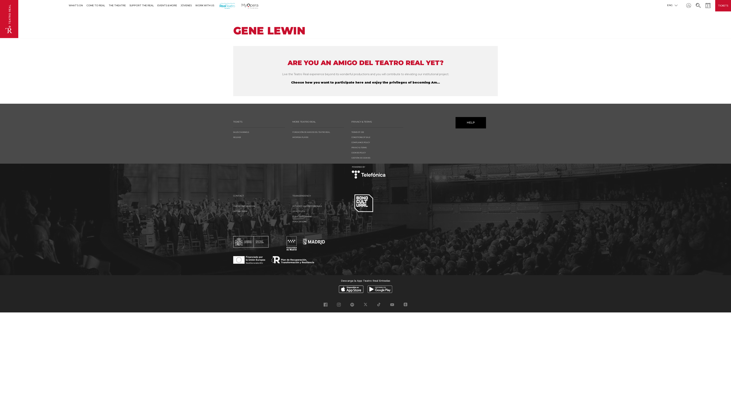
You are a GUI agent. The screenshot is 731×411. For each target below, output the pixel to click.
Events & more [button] (167, 5)
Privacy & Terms (359, 148)
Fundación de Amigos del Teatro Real (311, 132)
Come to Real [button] (95, 5)
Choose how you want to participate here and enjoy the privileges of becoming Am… (365, 82)
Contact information (244, 206)
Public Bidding (299, 222)
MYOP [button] (244, 5)
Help (471, 122)
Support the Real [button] (141, 5)
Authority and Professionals (307, 206)
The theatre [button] (117, 5)
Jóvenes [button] (186, 5)
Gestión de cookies (360, 158)
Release (237, 137)
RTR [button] (220, 5)
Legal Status (298, 211)
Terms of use (357, 132)
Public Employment (302, 216)
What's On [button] (76, 5)
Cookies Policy (358, 153)
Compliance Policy (360, 142)
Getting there (240, 211)
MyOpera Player (300, 137)
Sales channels (241, 132)
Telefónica (368, 172)
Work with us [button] (204, 5)
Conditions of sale (360, 137)
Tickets (723, 5)
